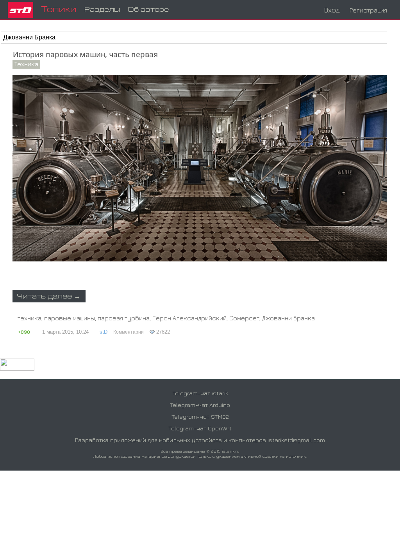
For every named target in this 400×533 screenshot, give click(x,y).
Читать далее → (48, 297)
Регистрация (368, 10)
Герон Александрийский (189, 318)
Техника (26, 64)
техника (29, 318)
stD (103, 332)
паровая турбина (124, 318)
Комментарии (128, 332)
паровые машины (69, 318)
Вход (331, 10)
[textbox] (194, 37)
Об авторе (148, 10)
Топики (59, 10)
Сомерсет (244, 318)
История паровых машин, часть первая (85, 54)
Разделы (102, 10)
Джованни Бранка (288, 318)
